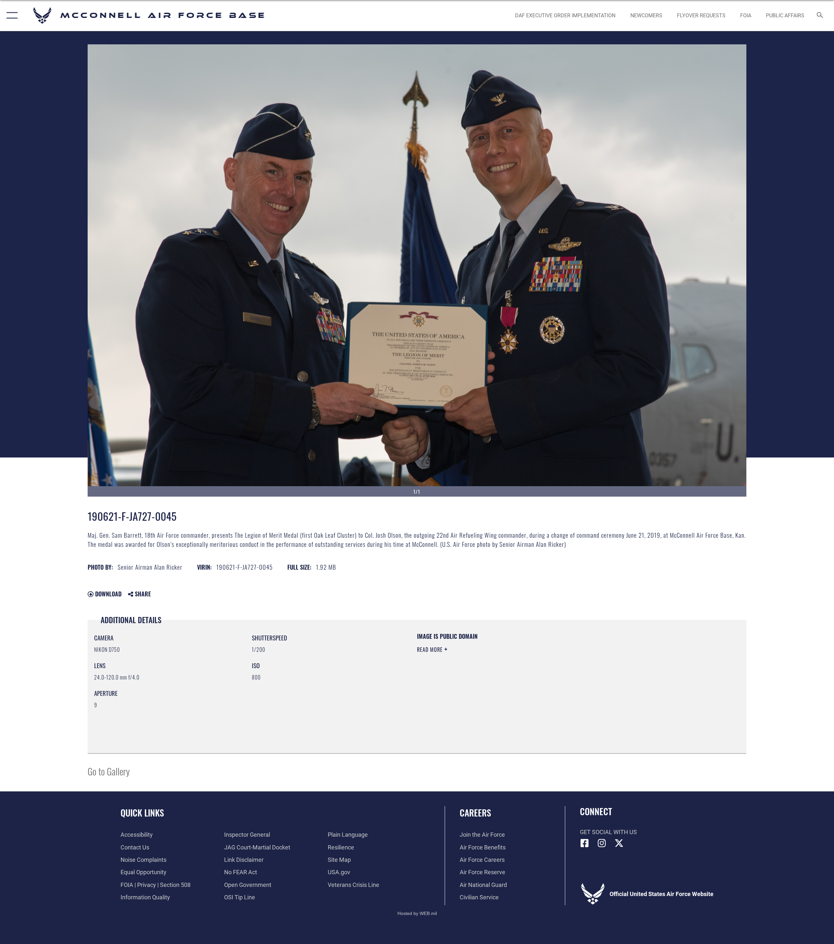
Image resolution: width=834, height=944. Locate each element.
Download (107, 594)
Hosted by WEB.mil (417, 913)
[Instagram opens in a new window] (602, 843)
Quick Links (142, 812)
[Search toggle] (820, 15)
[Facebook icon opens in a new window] (585, 843)
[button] (10, 15)
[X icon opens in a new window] (619, 843)
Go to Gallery (109, 771)
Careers (475, 812)
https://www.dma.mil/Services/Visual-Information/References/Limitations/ (493, 681)
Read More (430, 649)
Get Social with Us (608, 832)
